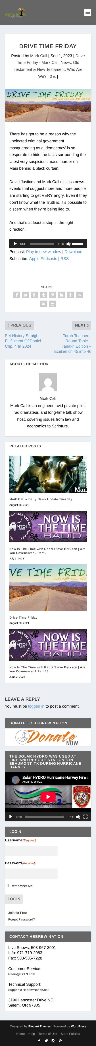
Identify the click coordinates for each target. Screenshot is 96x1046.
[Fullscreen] (85, 816)
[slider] (78, 243)
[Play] (15, 244)
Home (20, 1033)
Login (14, 899)
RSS (65, 258)
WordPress (78, 1026)
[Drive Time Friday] (48, 587)
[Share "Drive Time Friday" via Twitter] (25, 294)
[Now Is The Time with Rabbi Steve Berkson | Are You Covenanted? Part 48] (48, 645)
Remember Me (21, 886)
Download (73, 251)
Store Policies (70, 1033)
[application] (48, 243)
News (66, 62)
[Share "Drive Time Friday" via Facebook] (16, 294)
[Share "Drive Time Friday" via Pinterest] (52, 294)
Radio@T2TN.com (21, 974)
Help (31, 1033)
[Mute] (68, 244)
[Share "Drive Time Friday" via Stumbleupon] (79, 294)
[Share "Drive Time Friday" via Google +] (34, 294)
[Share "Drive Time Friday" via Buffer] (70, 294)
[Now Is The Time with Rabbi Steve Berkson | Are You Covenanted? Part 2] (48, 526)
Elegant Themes (39, 1026)
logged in (36, 706)
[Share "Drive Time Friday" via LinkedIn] (61, 294)
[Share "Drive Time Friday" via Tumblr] (43, 294)
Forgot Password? (21, 919)
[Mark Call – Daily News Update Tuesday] (48, 474)
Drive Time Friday (23, 617)
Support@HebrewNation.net (28, 990)
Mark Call (38, 56)
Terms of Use (47, 1033)
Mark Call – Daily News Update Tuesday (41, 499)
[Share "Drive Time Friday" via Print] (52, 303)
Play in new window (43, 251)
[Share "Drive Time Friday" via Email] (43, 303)
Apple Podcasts (43, 258)
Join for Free (17, 912)
